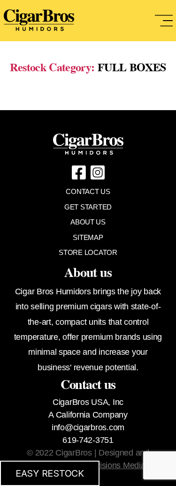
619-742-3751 (88, 440)
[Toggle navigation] (164, 21)
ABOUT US (88, 222)
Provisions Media (114, 465)
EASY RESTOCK (49, 473)
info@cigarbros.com (88, 427)
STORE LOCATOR (88, 252)
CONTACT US (88, 191)
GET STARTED (88, 207)
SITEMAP (88, 237)
